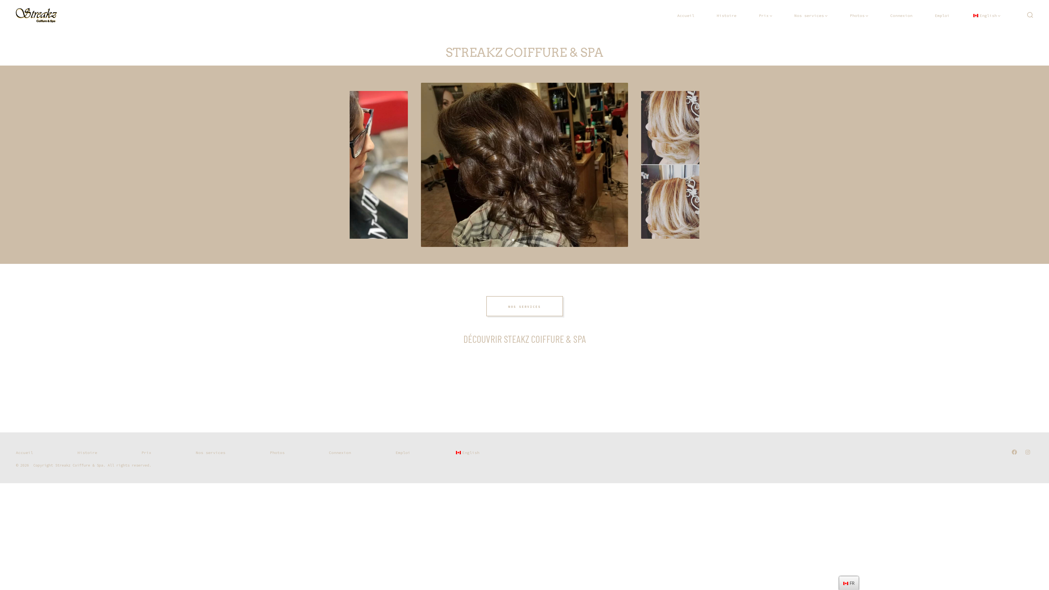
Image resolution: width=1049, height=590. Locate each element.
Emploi (942, 15)
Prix (764, 15)
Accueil (685, 15)
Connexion (901, 15)
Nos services (809, 15)
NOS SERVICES (524, 307)
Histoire (726, 15)
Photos (857, 15)
